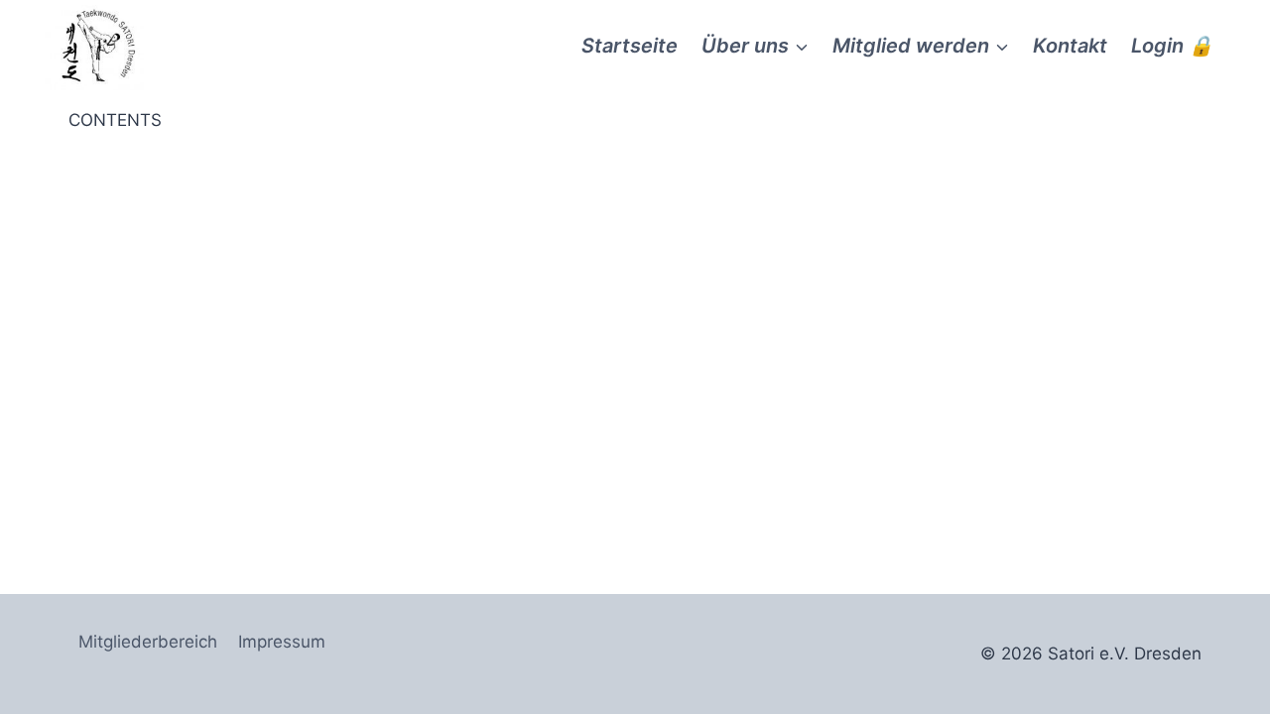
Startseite (629, 46)
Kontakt (1070, 46)
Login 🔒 (1172, 46)
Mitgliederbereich (147, 642)
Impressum (281, 642)
